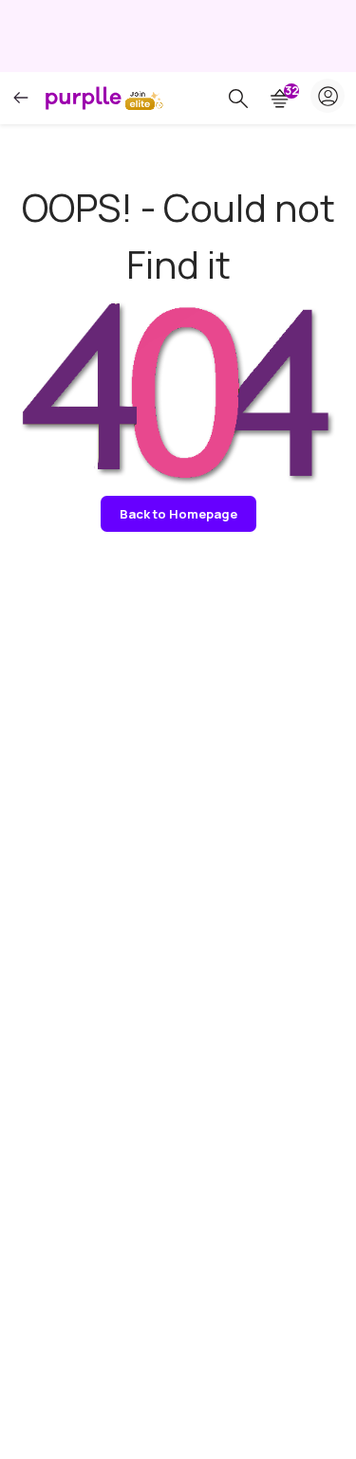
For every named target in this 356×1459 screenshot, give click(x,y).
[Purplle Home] (84, 97)
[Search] (238, 98)
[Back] (20, 98)
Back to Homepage (178, 513)
